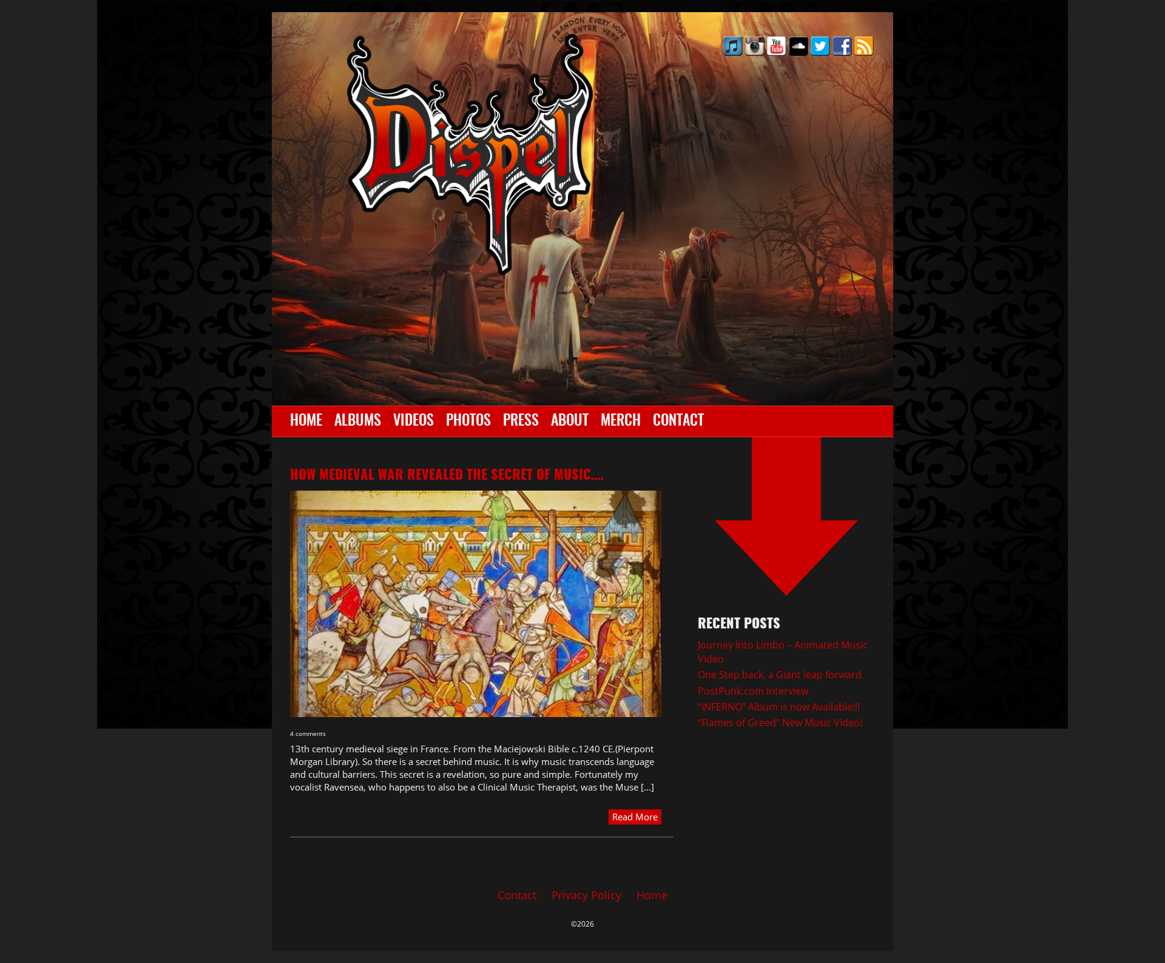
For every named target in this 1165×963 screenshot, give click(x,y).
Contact (678, 421)
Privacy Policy (586, 895)
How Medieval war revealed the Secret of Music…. (447, 475)
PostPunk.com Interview (753, 691)
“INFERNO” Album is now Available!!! (779, 706)
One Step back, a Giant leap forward (780, 674)
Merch (621, 421)
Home (306, 421)
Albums (357, 421)
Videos (413, 421)
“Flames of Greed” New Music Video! (780, 722)
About (570, 421)
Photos (468, 421)
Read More (635, 817)
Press (521, 421)
